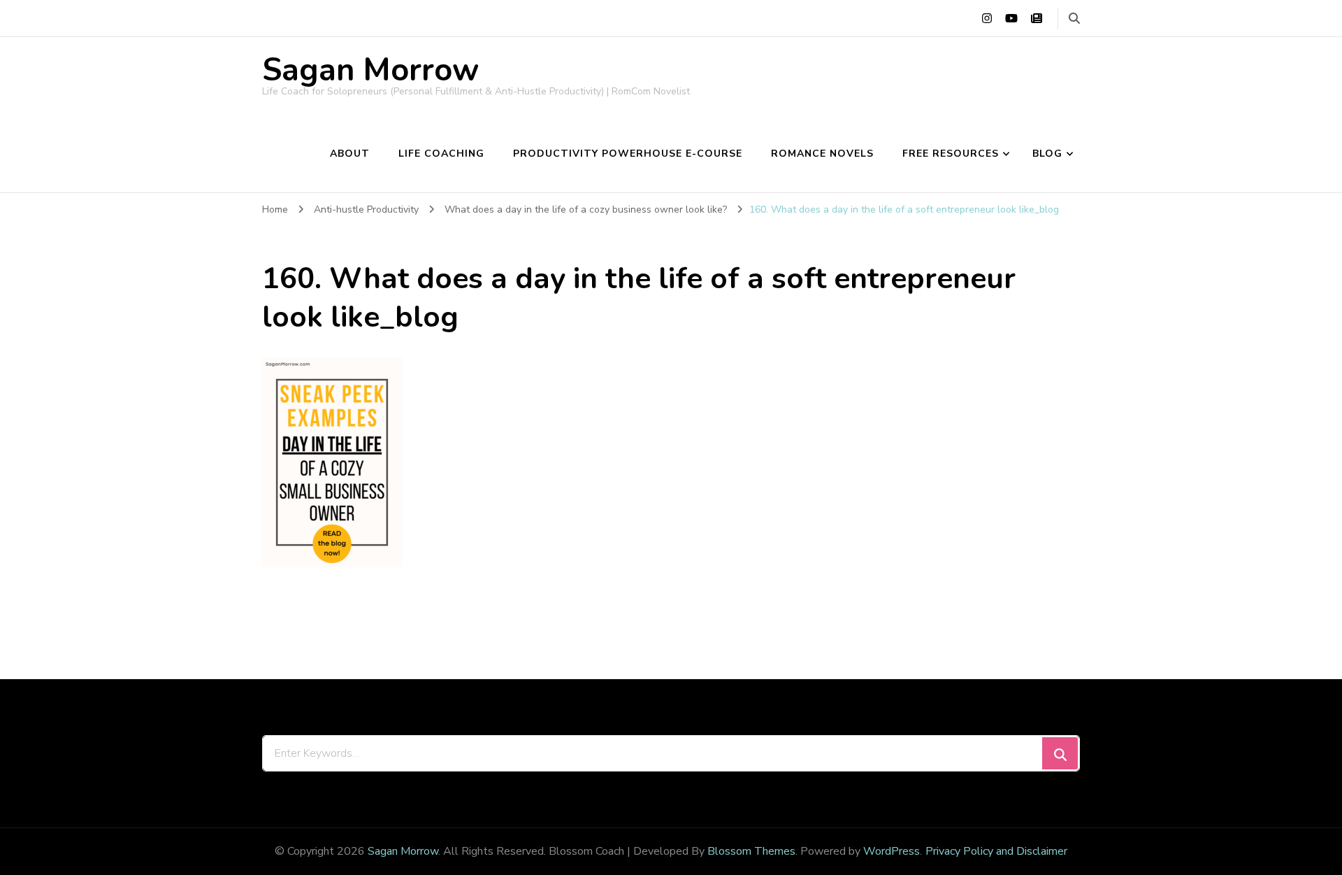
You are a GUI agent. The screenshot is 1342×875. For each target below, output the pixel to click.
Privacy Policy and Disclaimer (996, 851)
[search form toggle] (1074, 18)
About (350, 153)
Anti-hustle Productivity (366, 209)
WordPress (891, 851)
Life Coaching (441, 153)
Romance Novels (822, 153)
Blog (1047, 153)
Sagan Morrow (370, 70)
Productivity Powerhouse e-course (627, 153)
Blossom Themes (751, 851)
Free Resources (950, 153)
